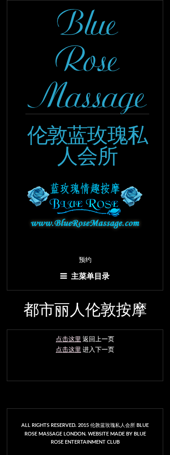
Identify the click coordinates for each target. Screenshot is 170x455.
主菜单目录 (89, 276)
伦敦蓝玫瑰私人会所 (87, 146)
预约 (85, 260)
